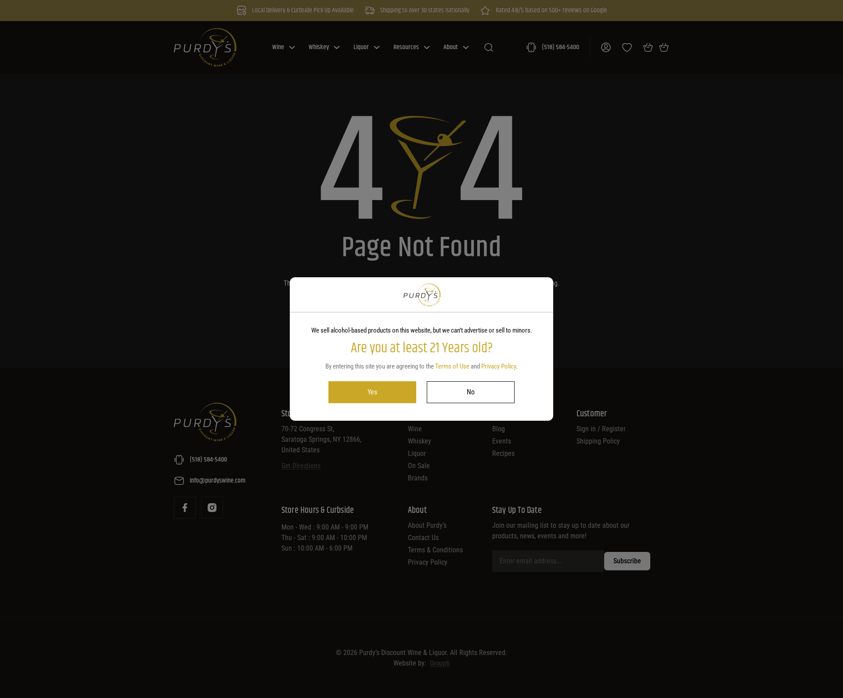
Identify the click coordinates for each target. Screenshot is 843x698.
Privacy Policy (498, 366)
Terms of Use (452, 366)
